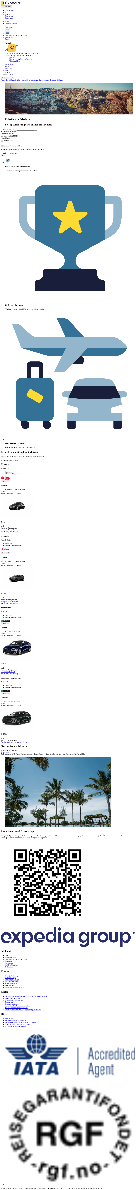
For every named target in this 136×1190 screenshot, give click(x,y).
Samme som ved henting (9, 131)
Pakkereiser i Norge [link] (11, 981)
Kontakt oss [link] (9, 1018)
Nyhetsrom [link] (9, 967)
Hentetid (4, 138)
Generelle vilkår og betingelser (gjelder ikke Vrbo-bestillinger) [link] (26, 996)
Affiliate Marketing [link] (11, 965)
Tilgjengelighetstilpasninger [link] (14, 1000)
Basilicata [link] (8, 68)
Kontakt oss (9, 37)
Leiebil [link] (7, 72)
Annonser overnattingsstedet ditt (16, 35)
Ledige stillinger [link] (10, 957)
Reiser (7, 39)
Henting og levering (7, 129)
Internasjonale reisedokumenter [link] (15, 1026)
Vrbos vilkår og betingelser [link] (14, 998)
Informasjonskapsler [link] (12, 1004)
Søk (3, 155)
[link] (23, 10)
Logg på (8, 43)
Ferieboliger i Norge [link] (12, 980)
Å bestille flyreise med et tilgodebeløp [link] (17, 1024)
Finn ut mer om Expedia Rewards (20, 59)
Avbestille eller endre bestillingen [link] (16, 1020)
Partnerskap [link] (9, 961)
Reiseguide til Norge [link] (12, 976)
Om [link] (6, 955)
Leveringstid (5, 140)
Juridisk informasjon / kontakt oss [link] (16, 1008)
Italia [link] (6, 70)
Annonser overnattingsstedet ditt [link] (16, 959)
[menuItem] (8, 80)
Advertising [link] (9, 963)
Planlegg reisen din (7, 78)
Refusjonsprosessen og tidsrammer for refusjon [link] (20, 1022)
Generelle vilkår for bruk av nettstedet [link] (17, 1006)
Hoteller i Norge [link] (10, 978)
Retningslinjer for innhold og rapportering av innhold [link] (23, 1010)
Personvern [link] (9, 1002)
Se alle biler (5, 752)
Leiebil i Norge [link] (10, 985)
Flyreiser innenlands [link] (12, 983)
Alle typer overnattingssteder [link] (14, 987)
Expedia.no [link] (9, 64)
